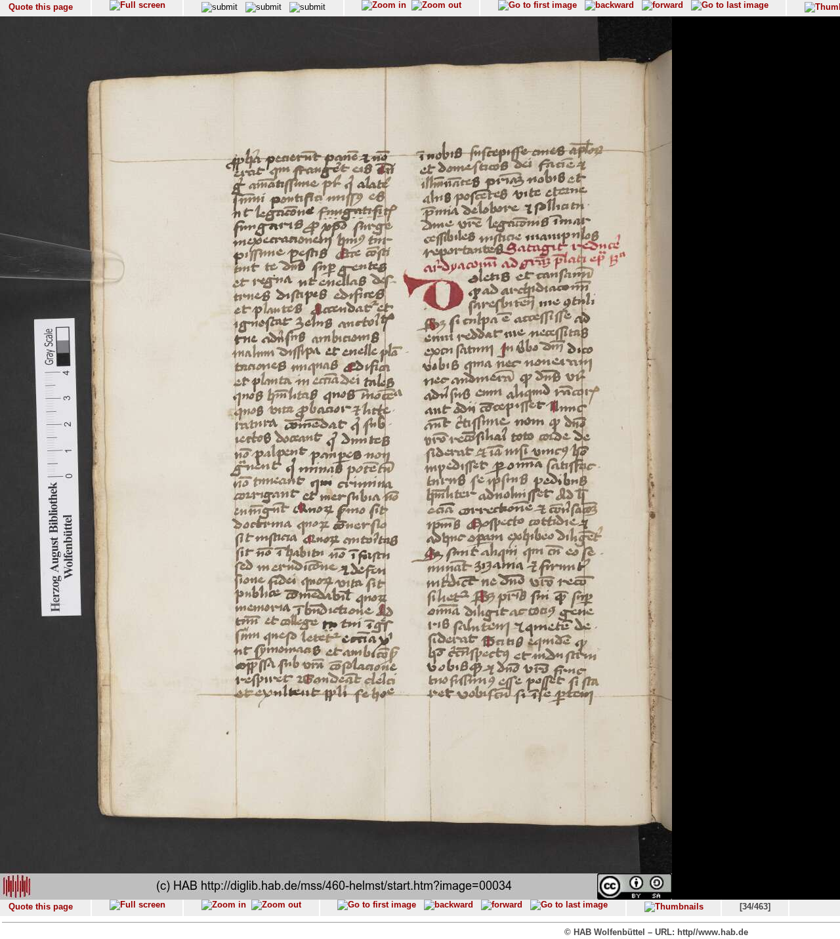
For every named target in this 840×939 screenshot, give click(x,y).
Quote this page (41, 7)
